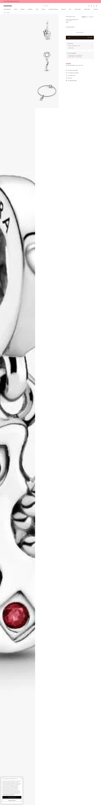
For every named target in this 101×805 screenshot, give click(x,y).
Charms (15, 9)
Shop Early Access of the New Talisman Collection (14, 1)
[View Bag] (96, 6)
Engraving (63, 9)
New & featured (7, 9)
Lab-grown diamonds (53, 9)
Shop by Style (87, 9)
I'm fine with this (12, 797)
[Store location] (91, 6)
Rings (37, 9)
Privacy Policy (5, 794)
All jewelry (95, 9)
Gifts (70, 9)
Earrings (43, 9)
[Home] (8, 6)
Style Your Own (79, 32)
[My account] (94, 6)
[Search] (43, 5)
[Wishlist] (89, 6)
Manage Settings (12, 800)
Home (5, 12)
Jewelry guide (78, 9)
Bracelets (23, 9)
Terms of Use (11, 794)
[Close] (21, 778)
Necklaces (30, 9)
